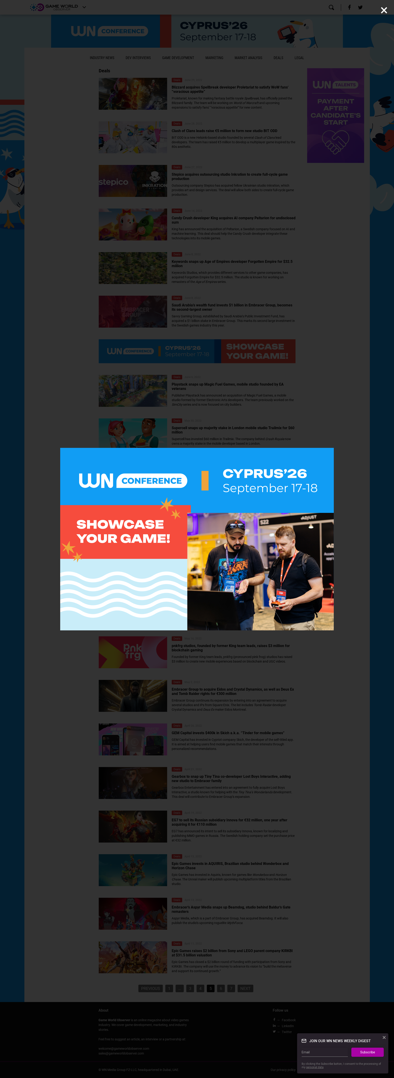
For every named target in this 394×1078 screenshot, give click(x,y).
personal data (315, 1067)
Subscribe (367, 1052)
